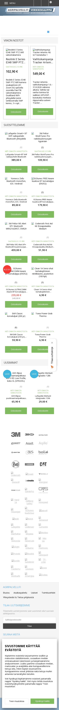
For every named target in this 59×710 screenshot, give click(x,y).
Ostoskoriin (16, 111)
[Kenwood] (43, 520)
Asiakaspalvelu (20, 592)
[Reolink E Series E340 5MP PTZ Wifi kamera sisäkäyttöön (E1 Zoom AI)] (16, 52)
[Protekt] (15, 553)
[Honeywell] (43, 502)
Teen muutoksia (16, 701)
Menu (12, 3)
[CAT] (43, 466)
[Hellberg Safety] (29, 503)
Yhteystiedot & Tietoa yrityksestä (18, 597)
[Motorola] (15, 540)
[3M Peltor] (43, 434)
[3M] (15, 436)
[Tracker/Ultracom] (15, 569)
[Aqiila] (43, 444)
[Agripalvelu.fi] (30, 11)
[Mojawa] (29, 533)
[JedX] (15, 518)
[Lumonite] (43, 526)
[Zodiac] (43, 574)
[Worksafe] (15, 576)
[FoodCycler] (15, 490)
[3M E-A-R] (29, 438)
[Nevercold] (29, 540)
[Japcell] (43, 510)
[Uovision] (29, 569)
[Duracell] (15, 482)
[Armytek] (15, 452)
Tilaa (29, 626)
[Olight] (15, 546)
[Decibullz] (43, 474)
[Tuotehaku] (37, 3)
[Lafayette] (15, 526)
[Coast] (29, 474)
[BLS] (29, 456)
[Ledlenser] (29, 526)
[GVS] (43, 494)
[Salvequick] (43, 554)
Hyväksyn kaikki (42, 701)
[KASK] (29, 518)
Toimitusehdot (48, 592)
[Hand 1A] (15, 502)
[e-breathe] (29, 482)
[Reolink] (29, 553)
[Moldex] (43, 532)
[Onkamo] (29, 548)
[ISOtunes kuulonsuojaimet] (29, 513)
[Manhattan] (15, 533)
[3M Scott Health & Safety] (15, 443)
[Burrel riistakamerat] (29, 464)
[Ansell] (29, 444)
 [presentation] (53, 384)
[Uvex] (43, 567)
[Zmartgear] (29, 576)
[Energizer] (43, 482)
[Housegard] (15, 511)
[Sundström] (29, 561)
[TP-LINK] (43, 562)
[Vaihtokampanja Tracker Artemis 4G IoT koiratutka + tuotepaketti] (43, 52)
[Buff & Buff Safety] (15, 468)
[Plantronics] (43, 548)
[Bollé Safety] (43, 456)
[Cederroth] (15, 475)
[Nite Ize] (43, 541)
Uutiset (34, 592)
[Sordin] (16, 560)
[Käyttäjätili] (45, 3)
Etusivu (6, 592)
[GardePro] (29, 491)
